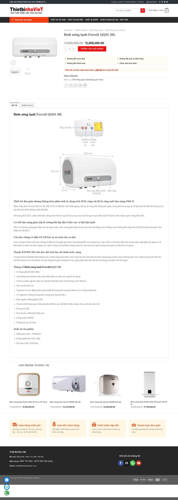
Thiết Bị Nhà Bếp (75, 20)
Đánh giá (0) (27, 105)
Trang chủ (68, 30)
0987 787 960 (26, 461)
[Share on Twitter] (71, 85)
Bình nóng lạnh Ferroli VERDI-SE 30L (65, 402)
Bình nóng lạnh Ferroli (37, 266)
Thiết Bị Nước (91, 20)
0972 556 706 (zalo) (43, 461)
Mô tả (14, 105)
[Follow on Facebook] (160, 2)
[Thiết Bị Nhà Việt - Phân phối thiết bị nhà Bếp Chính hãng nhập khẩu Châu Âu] (27, 10)
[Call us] (133, 463)
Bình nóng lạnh (24, 114)
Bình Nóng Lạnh (96, 30)
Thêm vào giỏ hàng (92, 49)
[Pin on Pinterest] (80, 85)
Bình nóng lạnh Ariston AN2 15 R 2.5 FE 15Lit (28, 402)
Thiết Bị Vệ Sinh (58, 20)
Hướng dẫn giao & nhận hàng (131, 59)
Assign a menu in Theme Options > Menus (127, 2)
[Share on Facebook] (66, 85)
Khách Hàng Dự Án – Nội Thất (114, 20)
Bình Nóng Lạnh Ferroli (115, 30)
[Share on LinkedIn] (85, 85)
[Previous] (13, 47)
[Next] (55, 47)
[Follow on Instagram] (162, 2)
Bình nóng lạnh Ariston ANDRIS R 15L (106, 402)
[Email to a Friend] (75, 85)
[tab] (14, 105)
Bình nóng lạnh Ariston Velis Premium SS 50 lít (149, 403)
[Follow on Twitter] (164, 2)
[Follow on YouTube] (138, 463)
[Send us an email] (167, 2)
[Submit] (142, 10)
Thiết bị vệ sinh (81, 30)
